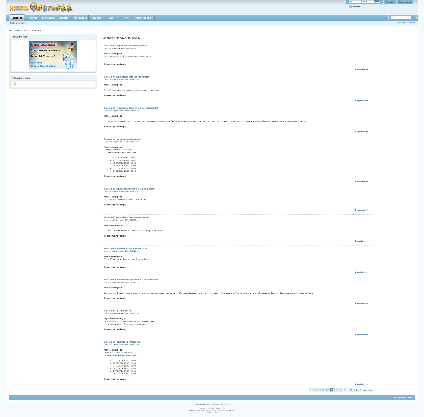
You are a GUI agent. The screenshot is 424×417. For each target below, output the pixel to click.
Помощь (390, 2)
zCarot (215, 413)
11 (341, 390)
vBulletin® (211, 408)
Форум (32, 17)
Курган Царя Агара (138, 90)
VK (127, 17)
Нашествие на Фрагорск (121, 150)
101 (350, 390)
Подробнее (360, 70)
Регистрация (405, 2)
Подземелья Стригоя (142, 121)
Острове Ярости (143, 56)
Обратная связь (399, 397)
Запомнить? (357, 7)
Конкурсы (80, 17)
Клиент (96, 17)
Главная (17, 17)
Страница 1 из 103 (321, 390)
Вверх (410, 397)
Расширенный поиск (406, 23)
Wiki (111, 17)
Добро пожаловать (18, 23)
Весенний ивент (148, 321)
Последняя (365, 390)
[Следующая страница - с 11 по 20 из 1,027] (356, 390)
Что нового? (144, 17)
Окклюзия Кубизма (125, 199)
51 (345, 390)
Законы (64, 17)
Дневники (48, 17)
